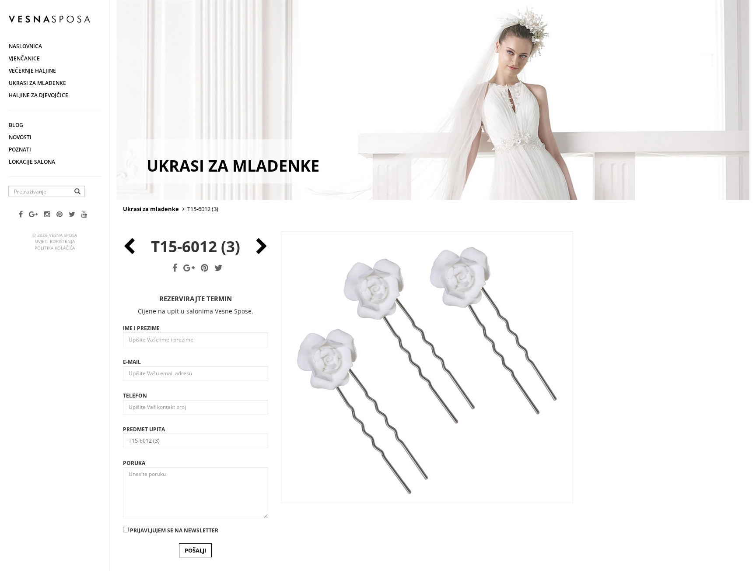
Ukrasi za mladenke (37, 83)
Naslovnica (25, 46)
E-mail (132, 362)
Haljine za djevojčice (38, 95)
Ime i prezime (141, 328)
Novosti (20, 137)
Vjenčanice (24, 58)
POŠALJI (195, 550)
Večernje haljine (32, 70)
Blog (16, 125)
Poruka (134, 463)
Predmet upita (144, 429)
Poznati (20, 149)
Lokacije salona (32, 161)
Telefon (135, 395)
